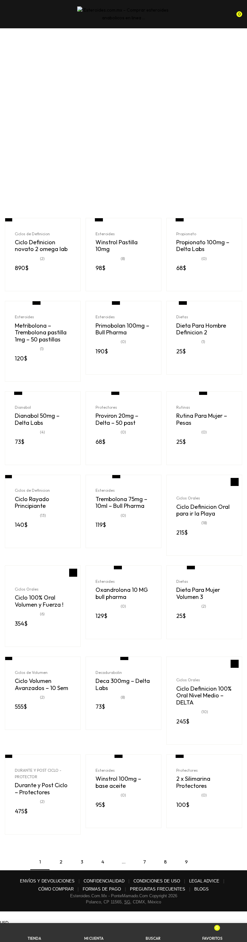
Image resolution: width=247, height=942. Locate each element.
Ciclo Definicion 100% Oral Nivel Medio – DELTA (204, 695)
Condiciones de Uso (156, 881)
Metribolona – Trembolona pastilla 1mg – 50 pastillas (41, 332)
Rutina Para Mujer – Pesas (201, 419)
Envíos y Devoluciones (47, 881)
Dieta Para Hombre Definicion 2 (201, 329)
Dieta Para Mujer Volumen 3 (198, 593)
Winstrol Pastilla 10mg (117, 246)
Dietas (182, 316)
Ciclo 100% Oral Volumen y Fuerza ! (39, 601)
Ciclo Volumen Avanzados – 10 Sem (41, 684)
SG (127, 902)
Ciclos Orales (188, 498)
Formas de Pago (102, 889)
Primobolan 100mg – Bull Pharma (122, 329)
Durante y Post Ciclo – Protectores (41, 789)
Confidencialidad (104, 881)
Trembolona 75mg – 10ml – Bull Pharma (121, 502)
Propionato (186, 233)
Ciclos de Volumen (31, 672)
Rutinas (183, 407)
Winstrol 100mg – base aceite (118, 782)
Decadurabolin (109, 672)
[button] (236, 13)
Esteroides (105, 233)
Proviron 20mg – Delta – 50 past (117, 419)
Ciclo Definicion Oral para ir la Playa (203, 510)
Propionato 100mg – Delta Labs (202, 246)
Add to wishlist (235, 482)
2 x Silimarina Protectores (193, 782)
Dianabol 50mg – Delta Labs (37, 419)
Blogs (201, 889)
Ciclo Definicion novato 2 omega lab (41, 246)
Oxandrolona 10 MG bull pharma (122, 593)
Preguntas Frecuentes (157, 889)
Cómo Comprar (56, 889)
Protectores (106, 407)
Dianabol (23, 407)
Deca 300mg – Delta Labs (123, 684)
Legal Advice (204, 881)
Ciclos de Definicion (32, 233)
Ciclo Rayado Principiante (32, 502)
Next (207, 862)
